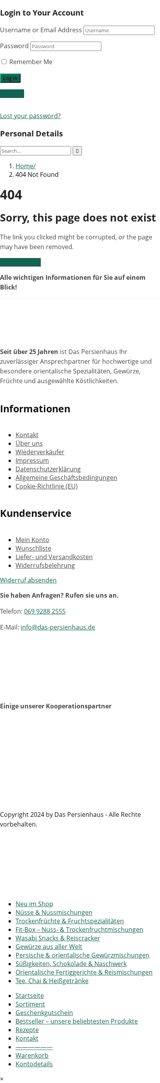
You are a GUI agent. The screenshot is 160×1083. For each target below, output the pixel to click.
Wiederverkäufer (40, 452)
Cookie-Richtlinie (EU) (47, 486)
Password (14, 46)
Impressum (32, 460)
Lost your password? (30, 116)
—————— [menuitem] (34, 1047)
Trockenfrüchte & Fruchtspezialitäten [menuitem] (70, 921)
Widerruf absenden (28, 580)
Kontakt (27, 435)
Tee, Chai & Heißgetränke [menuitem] (52, 981)
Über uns (29, 443)
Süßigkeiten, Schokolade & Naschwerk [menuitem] (71, 963)
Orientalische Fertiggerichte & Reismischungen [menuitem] (84, 972)
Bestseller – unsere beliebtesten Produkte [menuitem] (77, 1021)
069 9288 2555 (45, 611)
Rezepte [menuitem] (27, 1029)
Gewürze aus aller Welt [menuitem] (49, 946)
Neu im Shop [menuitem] (34, 904)
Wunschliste (33, 548)
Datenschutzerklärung (48, 469)
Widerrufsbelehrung (45, 565)
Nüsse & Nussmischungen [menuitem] (54, 912)
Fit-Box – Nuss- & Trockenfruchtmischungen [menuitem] (79, 929)
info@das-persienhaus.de (58, 627)
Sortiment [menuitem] (30, 1004)
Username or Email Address (41, 30)
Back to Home (20, 262)
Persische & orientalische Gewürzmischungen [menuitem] (83, 955)
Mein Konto (32, 539)
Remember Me (30, 62)
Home (24, 166)
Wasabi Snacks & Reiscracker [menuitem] (58, 938)
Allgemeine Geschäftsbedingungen (66, 477)
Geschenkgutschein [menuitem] (44, 1012)
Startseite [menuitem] (30, 995)
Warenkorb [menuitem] (32, 1055)
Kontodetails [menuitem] (34, 1064)
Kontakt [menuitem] (27, 1038)
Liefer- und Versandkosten (54, 557)
